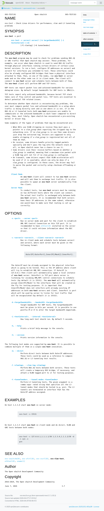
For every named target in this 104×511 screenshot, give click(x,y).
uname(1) (21, 461)
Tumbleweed (16, 8)
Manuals (6, 8)
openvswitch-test (29, 8)
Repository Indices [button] (38, 3)
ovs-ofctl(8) (28, 459)
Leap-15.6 (86, 54)
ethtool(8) (46, 226)
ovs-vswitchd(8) (12, 459)
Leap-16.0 (86, 49)
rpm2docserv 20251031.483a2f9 (80, 507)
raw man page (88, 27)
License (96, 507)
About (27, 3)
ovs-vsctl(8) (42, 459)
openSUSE (20, 3)
